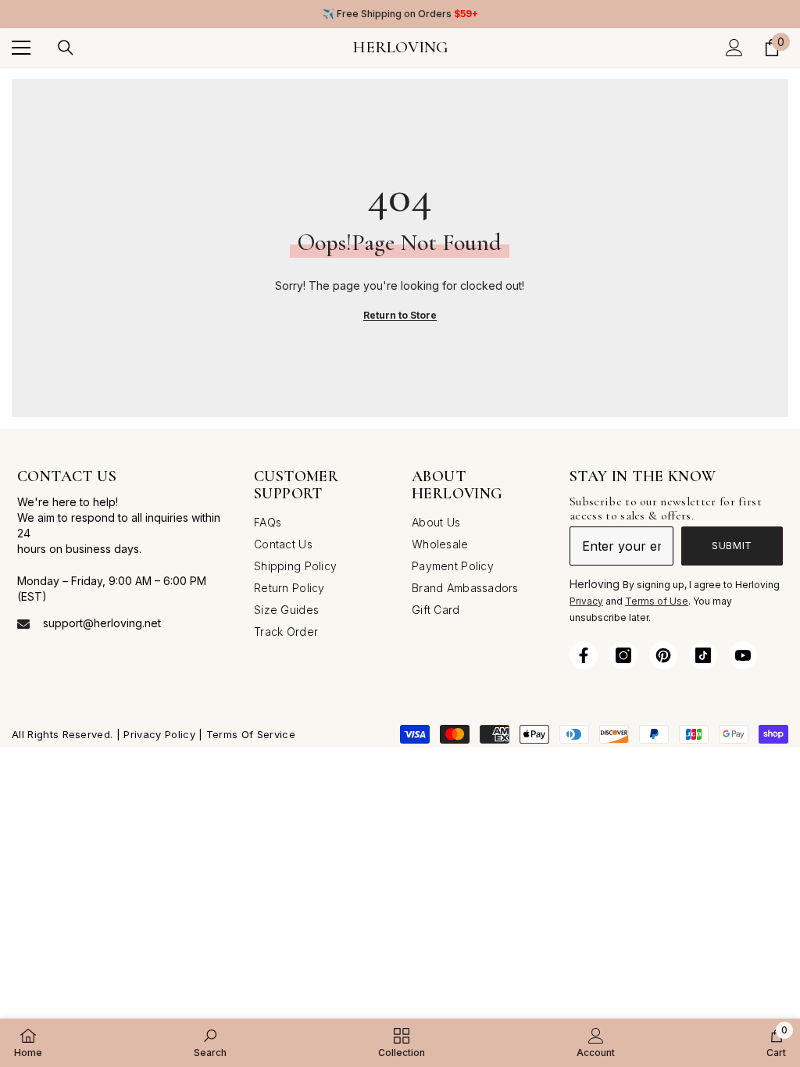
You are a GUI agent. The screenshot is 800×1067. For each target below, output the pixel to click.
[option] (400, 14)
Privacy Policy (159, 734)
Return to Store (400, 315)
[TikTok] (703, 655)
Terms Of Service (250, 734)
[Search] (65, 47)
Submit (732, 545)
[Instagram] (623, 655)
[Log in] (734, 47)
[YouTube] (743, 655)
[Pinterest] (663, 655)
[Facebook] (584, 655)
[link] (210, 1042)
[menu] (21, 47)
